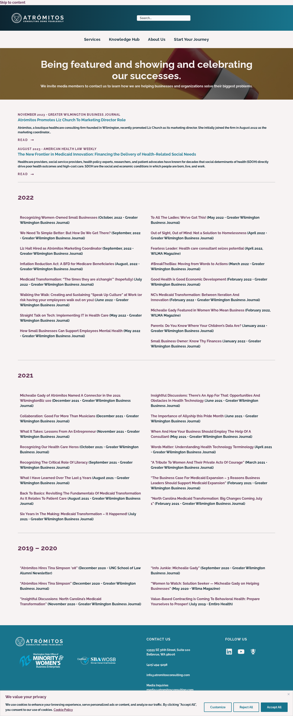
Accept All (274, 707)
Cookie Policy (63, 709)
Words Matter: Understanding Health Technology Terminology (202, 447)
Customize (217, 707)
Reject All (246, 707)
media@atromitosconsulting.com (169, 690)
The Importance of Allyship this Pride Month (187, 416)
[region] (146, 703)
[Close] (288, 694)
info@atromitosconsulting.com (168, 675)
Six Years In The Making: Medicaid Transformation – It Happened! (73, 514)
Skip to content (12, 2)
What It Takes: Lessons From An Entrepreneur (58, 431)
